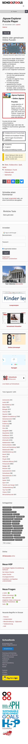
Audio (4, 402)
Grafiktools (5, 435)
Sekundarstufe (7, 475)
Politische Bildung (7, 461)
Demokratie (19, 284)
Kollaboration (13, 165)
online (8, 556)
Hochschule (6, 438)
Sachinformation (18, 507)
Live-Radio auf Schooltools (10, 384)
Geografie (5, 430)
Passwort (5, 242)
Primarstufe (6, 464)
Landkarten (6, 521)
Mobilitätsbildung (7, 452)
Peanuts (6, 617)
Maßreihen (8, 175)
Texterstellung (17, 530)
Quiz (16, 514)
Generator (20, 516)
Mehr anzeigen (7, 543)
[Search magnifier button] (26, 11)
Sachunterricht (7, 471)
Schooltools (6, 473)
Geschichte (5, 433)
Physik (4, 459)
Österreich (13, 379)
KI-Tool (16, 535)
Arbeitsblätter (16, 532)
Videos (4, 492)
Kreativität (6, 507)
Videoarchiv (7, 525)
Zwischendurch (19, 537)
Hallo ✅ (5, 604)
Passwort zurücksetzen (9, 258)
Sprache (15, 523)
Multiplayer (8, 170)
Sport (4, 482)
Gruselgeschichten (8, 577)
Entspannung (18, 528)
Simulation (6, 509)
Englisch (5, 421)
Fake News (6, 530)
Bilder (6, 165)
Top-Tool (5, 490)
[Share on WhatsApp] (17, 181)
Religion (4, 466)
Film (3, 428)
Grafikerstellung (7, 518)
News (4, 456)
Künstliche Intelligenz (9, 511)
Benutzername (7, 235)
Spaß (20, 165)
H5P (4, 626)
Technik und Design (8, 485)
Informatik (5, 440)
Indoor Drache (6, 574)
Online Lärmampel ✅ (9, 595)
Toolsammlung (17, 525)
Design (18, 539)
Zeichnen (16, 521)
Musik (4, 454)
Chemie (4, 412)
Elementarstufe (7, 419)
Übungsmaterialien (8, 516)
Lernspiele (6, 523)
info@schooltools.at (12, 645)
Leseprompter (7, 619)
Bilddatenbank (7, 528)
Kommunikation (7, 445)
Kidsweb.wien (9, 172)
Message (18, 518)
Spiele (4, 167)
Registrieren (6, 257)
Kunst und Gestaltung (9, 447)
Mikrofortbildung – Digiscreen (12, 621)
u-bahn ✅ (5, 593)
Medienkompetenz (8, 539)
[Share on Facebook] (13, 181)
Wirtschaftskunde (7, 494)
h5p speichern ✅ (8, 597)
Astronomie (6, 400)
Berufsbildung (6, 404)
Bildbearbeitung (7, 537)
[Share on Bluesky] (22, 181)
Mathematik (6, 449)
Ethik (3, 426)
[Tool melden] (9, 181)
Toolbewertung (8, 624)
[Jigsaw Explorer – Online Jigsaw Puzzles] (14, 105)
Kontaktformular (8, 648)
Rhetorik (5, 468)
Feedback (6, 532)
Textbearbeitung (7, 487)
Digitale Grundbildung (9, 416)
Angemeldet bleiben (9, 249)
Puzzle (15, 170)
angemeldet (13, 198)
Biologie (4, 409)
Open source (7, 514)
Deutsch (5, 414)
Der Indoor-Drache (8, 572)
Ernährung (5, 423)
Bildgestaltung (7, 535)
